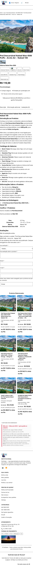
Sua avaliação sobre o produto (8, 251)
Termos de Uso (5, 492)
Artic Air (19, 70)
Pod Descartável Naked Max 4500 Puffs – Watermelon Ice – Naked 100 (8, 315)
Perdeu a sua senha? (6, 482)
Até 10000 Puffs (5, 509)
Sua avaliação (4, 245)
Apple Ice (13, 70)
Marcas (22, 404)
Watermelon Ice (4, 79)
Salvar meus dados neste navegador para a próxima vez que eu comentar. (16, 279)
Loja (4, 12)
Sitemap (3, 500)
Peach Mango (21, 74)
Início (1, 12)
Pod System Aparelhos (7, 512)
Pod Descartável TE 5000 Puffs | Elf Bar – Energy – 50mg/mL (7, 355)
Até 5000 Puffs (19, 12)
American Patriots (5, 70)
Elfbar (26, 404)
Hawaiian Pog (12, 74)
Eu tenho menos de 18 (24, 564)
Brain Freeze (26, 70)
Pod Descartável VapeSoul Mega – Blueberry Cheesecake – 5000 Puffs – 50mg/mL (24, 357)
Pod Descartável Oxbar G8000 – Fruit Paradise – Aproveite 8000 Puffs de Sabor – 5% (25, 315)
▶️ (6, 468)
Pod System (3, 401)
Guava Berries (4, 74)
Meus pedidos (5, 477)
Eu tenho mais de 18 (8, 564)
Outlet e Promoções (6, 517)
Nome (2, 261)
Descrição (3, 107)
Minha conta (4, 475)
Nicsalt (3, 514)
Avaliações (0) (25, 107)
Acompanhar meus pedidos (8, 497)
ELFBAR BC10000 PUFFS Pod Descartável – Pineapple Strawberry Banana (25, 398)
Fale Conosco (4, 495)
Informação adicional (13, 107)
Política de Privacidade (7, 490)
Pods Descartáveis (10, 12)
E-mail (2, 267)
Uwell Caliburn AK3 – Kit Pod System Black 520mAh (7, 397)
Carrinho (3, 480)
